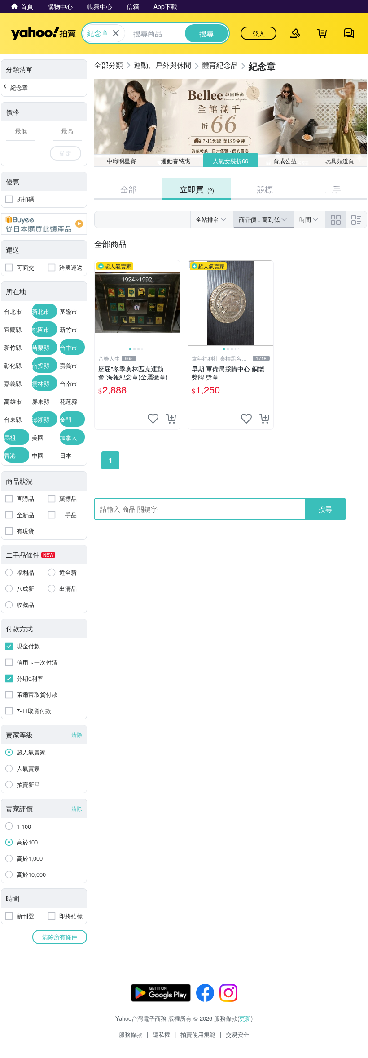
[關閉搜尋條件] (115, 33)
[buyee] (44, 224)
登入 (258, 33)
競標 (265, 189)
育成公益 (285, 160)
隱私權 (161, 1034)
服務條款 (130, 1034)
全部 (128, 189)
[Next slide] (174, 303)
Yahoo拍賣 (43, 33)
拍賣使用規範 (197, 1034)
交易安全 (237, 1034)
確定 (65, 153)
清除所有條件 (59, 937)
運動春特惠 (175, 160)
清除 (76, 734)
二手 (333, 189)
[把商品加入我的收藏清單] (153, 418)
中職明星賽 (121, 160)
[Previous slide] (100, 303)
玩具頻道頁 (339, 160)
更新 (245, 1018)
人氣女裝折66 (230, 160)
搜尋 (325, 508)
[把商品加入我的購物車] (171, 418)
